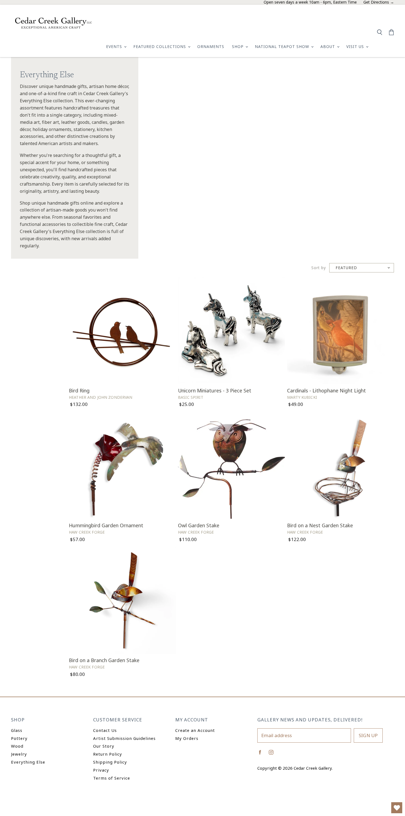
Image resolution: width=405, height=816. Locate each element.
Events (114, 46)
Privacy (101, 770)
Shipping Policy (110, 762)
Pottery (19, 738)
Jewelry (19, 754)
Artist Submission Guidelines (124, 738)
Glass (16, 730)
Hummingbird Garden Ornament (106, 525)
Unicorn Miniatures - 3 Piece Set (214, 390)
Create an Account (195, 730)
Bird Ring (79, 390)
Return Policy (107, 754)
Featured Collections (160, 46)
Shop (238, 46)
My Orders (186, 738)
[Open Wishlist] (396, 807)
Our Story (103, 746)
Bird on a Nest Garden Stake (320, 525)
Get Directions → (378, 2)
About (328, 46)
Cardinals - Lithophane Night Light (326, 390)
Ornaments (210, 46)
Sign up (368, 735)
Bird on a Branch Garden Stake (104, 660)
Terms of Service (111, 778)
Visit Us (355, 46)
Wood (17, 746)
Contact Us (105, 730)
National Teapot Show (282, 46)
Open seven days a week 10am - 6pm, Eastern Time (310, 2)
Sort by (318, 268)
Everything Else (28, 762)
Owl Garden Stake (198, 525)
